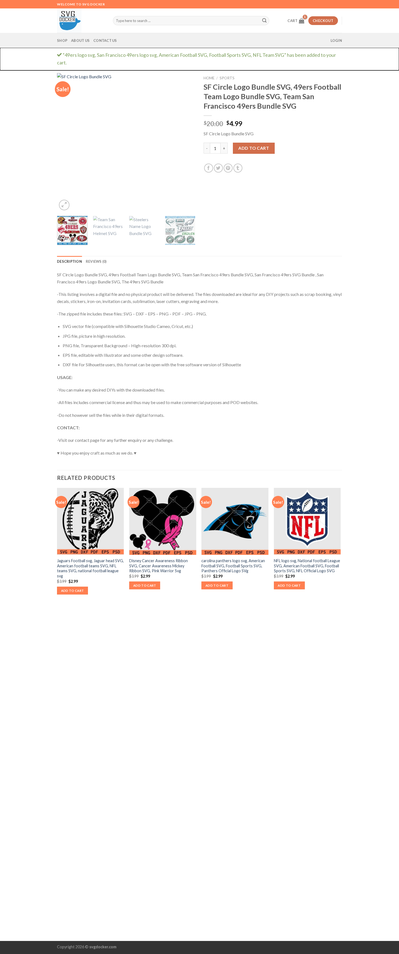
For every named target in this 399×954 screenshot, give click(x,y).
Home (209, 78)
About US (80, 40)
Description (69, 261)
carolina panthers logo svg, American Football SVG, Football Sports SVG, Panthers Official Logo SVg (233, 565)
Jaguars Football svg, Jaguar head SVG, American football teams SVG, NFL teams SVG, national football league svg (90, 568)
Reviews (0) (96, 261)
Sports (227, 78)
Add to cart (253, 148)
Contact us (105, 40)
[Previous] (66, 142)
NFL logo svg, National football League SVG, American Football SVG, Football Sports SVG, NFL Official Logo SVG (307, 565)
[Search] (264, 20)
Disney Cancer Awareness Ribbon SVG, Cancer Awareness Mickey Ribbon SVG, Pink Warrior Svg (158, 565)
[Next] (186, 142)
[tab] (69, 261)
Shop (62, 40)
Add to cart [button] (72, 590)
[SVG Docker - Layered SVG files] (81, 20)
